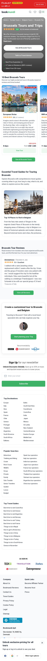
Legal (5, 609)
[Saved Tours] (35, 12)
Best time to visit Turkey (12, 520)
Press (27, 592)
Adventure (7, 455)
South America (9, 434)
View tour (19, 150)
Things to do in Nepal (11, 527)
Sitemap (6, 614)
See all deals (40, 4)
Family (6, 477)
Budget (6, 493)
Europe (6, 403)
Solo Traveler (8, 480)
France (6, 415)
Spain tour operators (31, 455)
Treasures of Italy (10, 284)
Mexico (26, 422)
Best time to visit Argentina (13, 514)
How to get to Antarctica (12, 530)
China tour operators (31, 483)
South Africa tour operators (33, 471)
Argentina (7, 431)
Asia (5, 409)
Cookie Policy (8, 605)
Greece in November (11, 545)
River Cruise (8, 465)
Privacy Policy (8, 601)
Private (6, 474)
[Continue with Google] (12, 655)
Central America (29, 431)
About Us (6, 583)
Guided (6, 487)
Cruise (6, 461)
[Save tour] (4, 87)
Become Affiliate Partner (34, 583)
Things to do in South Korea (13, 542)
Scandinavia (28, 409)
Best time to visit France (12, 523)
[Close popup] (42, 643)
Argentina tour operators (32, 480)
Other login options (32, 656)
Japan (26, 418)
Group (6, 471)
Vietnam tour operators (32, 477)
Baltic (25, 403)
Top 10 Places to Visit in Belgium (17, 218)
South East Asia (29, 406)
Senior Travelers (9, 483)
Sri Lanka (27, 425)
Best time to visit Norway (12, 517)
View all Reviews (23, 293)
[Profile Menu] (41, 12)
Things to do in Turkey (11, 539)
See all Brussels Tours (24, 48)
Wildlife (6, 468)
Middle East (27, 437)
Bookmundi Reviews (11, 588)
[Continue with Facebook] (5, 655)
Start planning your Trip (23, 337)
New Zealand (28, 428)
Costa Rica (27, 412)
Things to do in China (11, 533)
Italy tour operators (30, 458)
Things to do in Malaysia (12, 536)
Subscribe (23, 384)
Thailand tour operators (32, 474)
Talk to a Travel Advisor (23, 55)
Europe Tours (14, 20)
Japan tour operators (31, 465)
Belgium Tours (27, 20)
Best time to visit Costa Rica (13, 508)
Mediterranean (29, 440)
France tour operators (31, 468)
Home (5, 20)
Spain (6, 412)
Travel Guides (8, 596)
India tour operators (30, 461)
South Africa (8, 437)
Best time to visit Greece (12, 511)
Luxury (6, 490)
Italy (5, 406)
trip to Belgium (32, 227)
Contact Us (7, 592)
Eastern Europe (29, 434)
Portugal (7, 425)
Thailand (7, 428)
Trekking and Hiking (10, 458)
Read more (7, 41)
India (25, 415)
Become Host (30, 588)
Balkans (6, 440)
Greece (6, 422)
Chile (5, 418)
